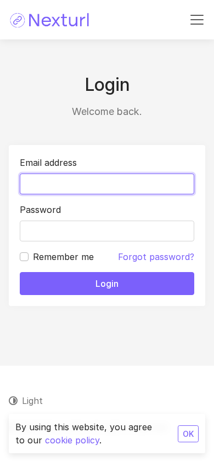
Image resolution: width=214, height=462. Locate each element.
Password (40, 209)
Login (107, 283)
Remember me (63, 256)
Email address (48, 162)
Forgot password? (156, 256)
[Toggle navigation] (197, 19)
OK (188, 433)
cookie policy (72, 440)
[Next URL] (50, 20)
